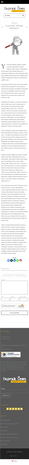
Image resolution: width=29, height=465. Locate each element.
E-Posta (3, 388)
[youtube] (18, 408)
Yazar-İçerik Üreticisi (9, 423)
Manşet (14, 23)
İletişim (4, 444)
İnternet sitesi (22, 297)
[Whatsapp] (17, 260)
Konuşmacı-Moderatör (9, 434)
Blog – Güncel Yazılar (9, 437)
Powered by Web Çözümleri (14, 451)
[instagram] (16, 408)
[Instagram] (20, 260)
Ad (2, 297)
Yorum (3, 280)
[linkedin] (13, 408)
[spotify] (21, 408)
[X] (11, 260)
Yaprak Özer (6, 420)
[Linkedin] (14, 260)
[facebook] (7, 408)
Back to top (13, 455)
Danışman (5, 427)
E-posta (12, 297)
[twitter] (10, 408)
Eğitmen (4, 430)
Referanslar (5, 441)
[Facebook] (8, 260)
